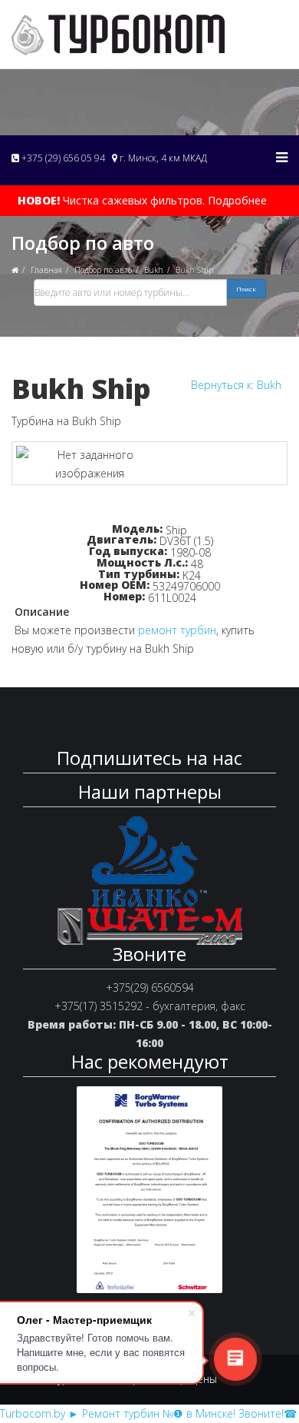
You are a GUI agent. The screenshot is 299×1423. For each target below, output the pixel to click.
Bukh (153, 269)
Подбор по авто (103, 269)
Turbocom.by (32, 1413)
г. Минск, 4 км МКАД (162, 158)
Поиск (246, 288)
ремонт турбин (177, 630)
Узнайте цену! (149, 509)
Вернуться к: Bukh (236, 384)
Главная (46, 269)
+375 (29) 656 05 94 (62, 158)
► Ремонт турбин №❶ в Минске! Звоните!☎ (182, 1413)
